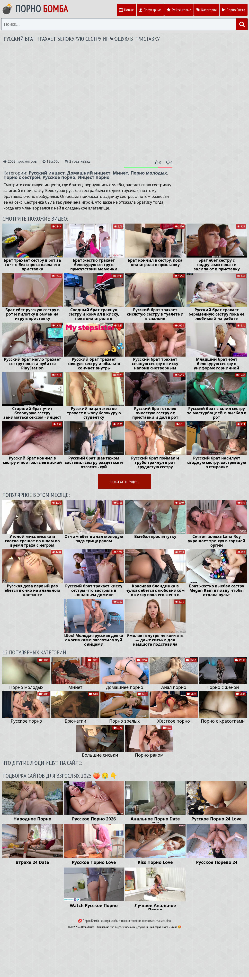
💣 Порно (34, 8)
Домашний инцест (88, 173)
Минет (120, 173)
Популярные (152, 9)
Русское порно (59, 177)
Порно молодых (149, 173)
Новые (129, 9)
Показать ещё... (124, 481)
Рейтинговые (181, 9)
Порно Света (235, 9)
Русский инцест (47, 173)
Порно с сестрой (21, 177)
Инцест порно (93, 177)
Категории (209, 9)
